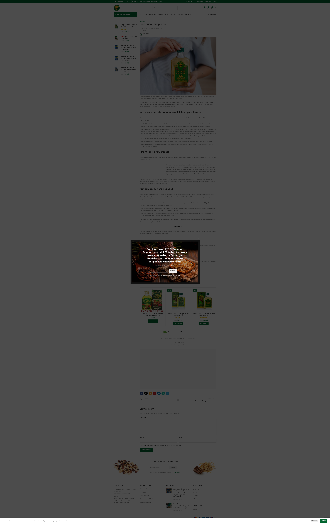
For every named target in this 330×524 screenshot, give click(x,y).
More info (314, 520)
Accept (323, 520)
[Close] (199, 238)
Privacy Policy (175, 275)
